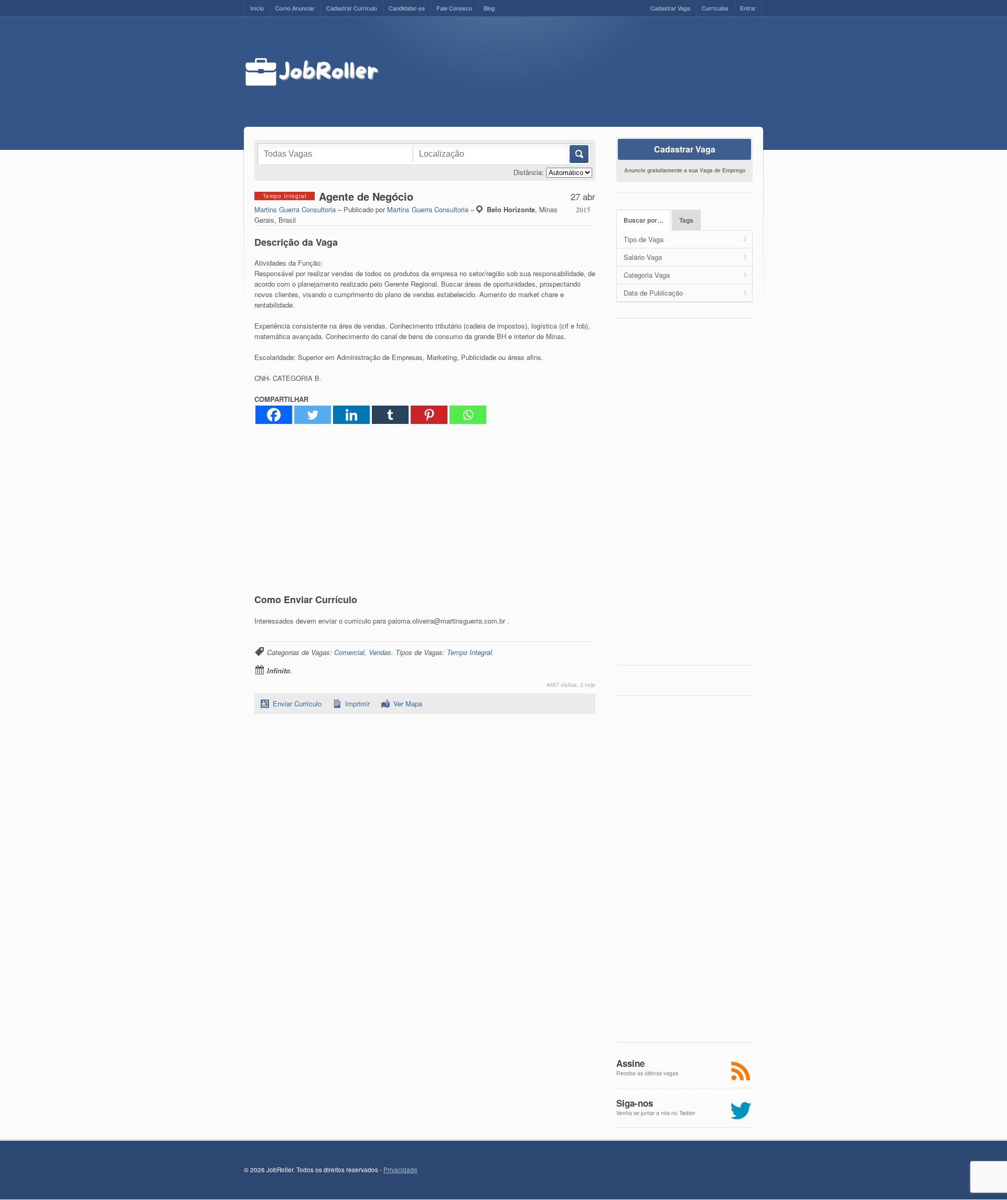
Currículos (715, 8)
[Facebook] (273, 415)
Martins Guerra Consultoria (295, 209)
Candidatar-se (407, 8)
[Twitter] (312, 415)
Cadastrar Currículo (351, 8)
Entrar (748, 8)
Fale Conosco (454, 8)
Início (257, 8)
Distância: (528, 172)
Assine (630, 1063)
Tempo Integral (469, 652)
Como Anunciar (295, 8)
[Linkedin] (351, 415)
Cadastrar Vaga (670, 8)
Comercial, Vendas (362, 652)
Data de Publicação (653, 293)
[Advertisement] (581, 71)
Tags (686, 220)
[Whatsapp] (467, 415)
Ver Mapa (407, 703)
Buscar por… (643, 220)
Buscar (578, 154)
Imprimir (357, 703)
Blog (489, 8)
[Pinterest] (429, 415)
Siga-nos (634, 1103)
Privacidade (400, 1169)
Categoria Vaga (647, 275)
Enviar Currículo (297, 703)
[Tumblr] (390, 415)
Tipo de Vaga (643, 239)
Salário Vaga (643, 257)
